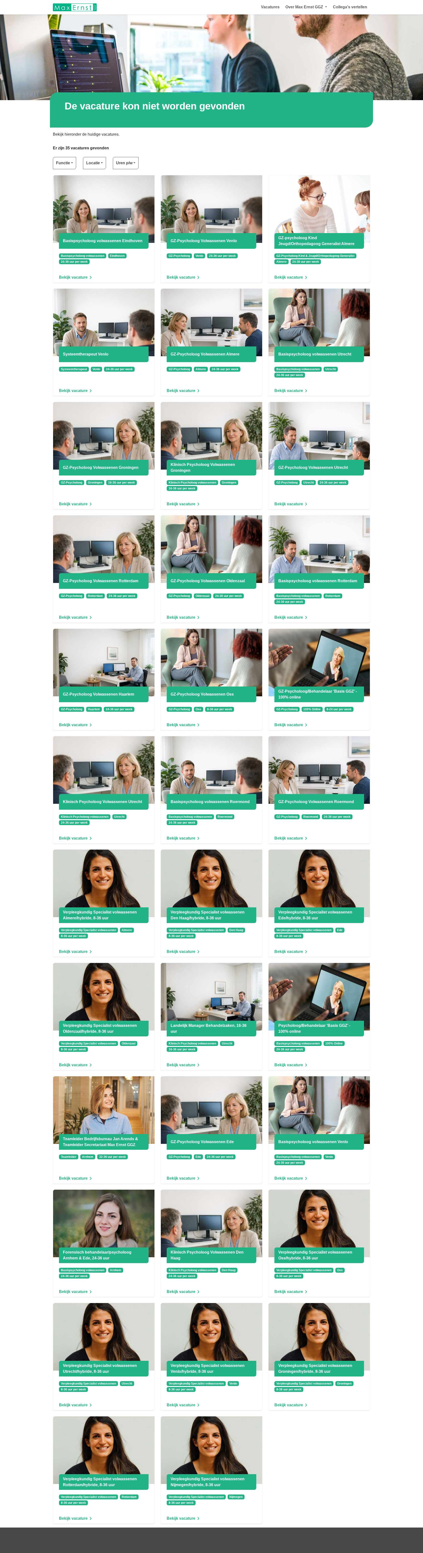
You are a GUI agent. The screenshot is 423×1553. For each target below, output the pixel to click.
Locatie (93, 163)
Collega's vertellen (350, 7)
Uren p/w (124, 163)
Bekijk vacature (73, 277)
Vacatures (270, 7)
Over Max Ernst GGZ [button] (304, 7)
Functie (63, 163)
